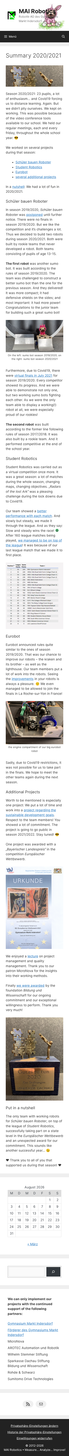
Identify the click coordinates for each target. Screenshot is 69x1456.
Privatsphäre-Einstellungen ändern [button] (34, 1426)
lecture (33, 956)
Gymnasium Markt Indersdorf (30, 1323)
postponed (34, 215)
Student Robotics (29, 167)
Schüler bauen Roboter (33, 162)
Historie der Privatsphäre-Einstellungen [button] (34, 1432)
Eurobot (22, 172)
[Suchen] (53, 1272)
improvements (23, 679)
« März (32, 1244)
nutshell (18, 187)
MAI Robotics (37, 11)
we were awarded (30, 985)
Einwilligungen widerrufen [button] (34, 1438)
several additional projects (36, 177)
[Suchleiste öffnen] (63, 36)
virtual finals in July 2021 (33, 375)
